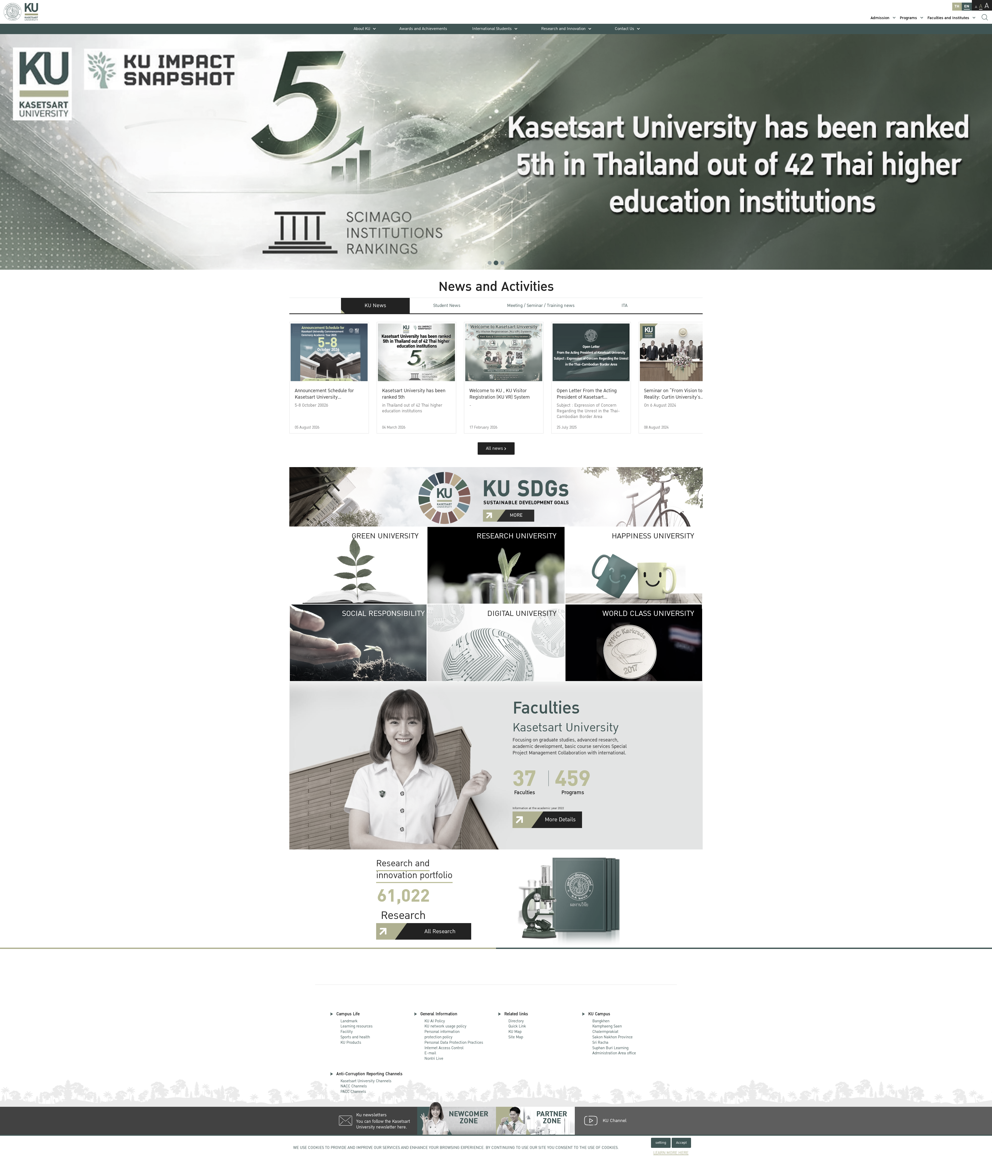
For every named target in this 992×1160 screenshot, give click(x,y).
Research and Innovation (563, 29)
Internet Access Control (443, 1048)
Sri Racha (600, 1042)
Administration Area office (614, 1050)
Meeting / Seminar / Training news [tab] (541, 305)
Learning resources (356, 1026)
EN (966, 6)
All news (495, 448)
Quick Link (517, 1026)
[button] (490, 263)
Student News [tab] (446, 305)
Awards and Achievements (423, 29)
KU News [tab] (375, 305)
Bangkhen (600, 1021)
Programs (908, 18)
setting (660, 1143)
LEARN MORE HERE (670, 1153)
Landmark (349, 1021)
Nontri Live (433, 1058)
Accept (681, 1143)
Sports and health (355, 1037)
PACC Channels (353, 1091)
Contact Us (624, 29)
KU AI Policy (434, 1021)
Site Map (515, 1037)
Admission (880, 18)
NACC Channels (353, 1086)
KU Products (350, 1042)
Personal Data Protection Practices (453, 1042)
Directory (516, 1021)
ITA (624, 305)
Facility (346, 1031)
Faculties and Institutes (948, 18)
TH (957, 6)
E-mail (430, 1053)
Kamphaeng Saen (607, 1026)
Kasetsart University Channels (365, 1081)
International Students (492, 29)
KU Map (515, 1031)
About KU (362, 29)
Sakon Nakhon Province (612, 1034)
